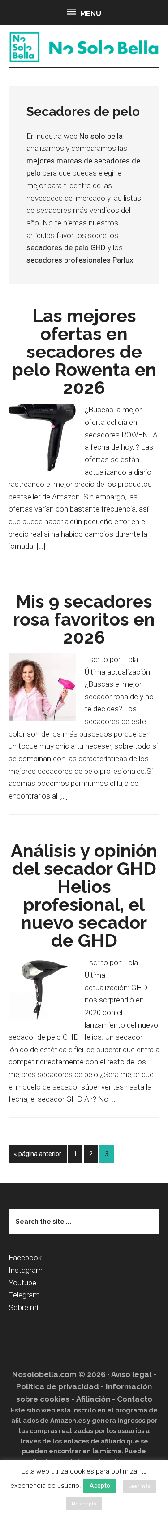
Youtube (22, 1282)
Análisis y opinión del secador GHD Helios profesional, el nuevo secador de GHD (84, 895)
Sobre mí (23, 1307)
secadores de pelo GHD (66, 247)
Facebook (25, 1257)
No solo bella (84, 47)
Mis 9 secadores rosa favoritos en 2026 (84, 619)
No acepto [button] (84, 1504)
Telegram (24, 1294)
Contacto (134, 1398)
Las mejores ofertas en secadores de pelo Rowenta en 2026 (84, 351)
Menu (90, 13)
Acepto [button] (100, 1485)
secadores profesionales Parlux (79, 260)
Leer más (139, 1486)
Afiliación (93, 1398)
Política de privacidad (57, 1386)
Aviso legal (131, 1374)
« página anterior (37, 1156)
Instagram (26, 1270)
